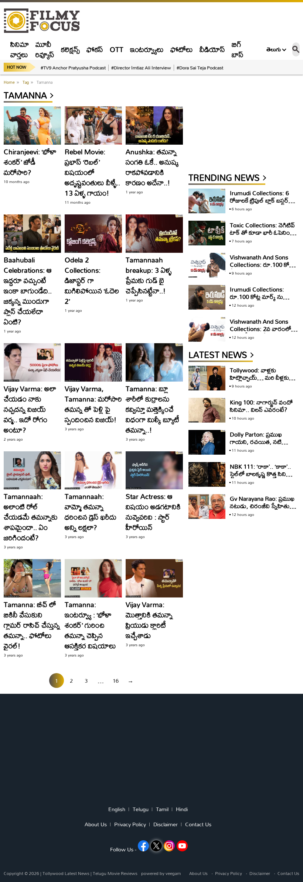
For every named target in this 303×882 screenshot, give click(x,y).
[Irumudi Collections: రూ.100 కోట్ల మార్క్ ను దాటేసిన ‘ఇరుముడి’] (206, 297)
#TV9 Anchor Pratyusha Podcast (73, 67)
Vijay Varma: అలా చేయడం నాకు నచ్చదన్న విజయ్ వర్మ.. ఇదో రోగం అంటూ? (30, 409)
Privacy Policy (130, 824)
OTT (116, 49)
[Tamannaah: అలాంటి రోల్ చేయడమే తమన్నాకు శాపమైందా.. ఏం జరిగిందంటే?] (32, 470)
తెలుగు (273, 49)
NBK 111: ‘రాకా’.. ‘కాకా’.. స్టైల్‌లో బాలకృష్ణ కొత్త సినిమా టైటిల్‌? (262, 473)
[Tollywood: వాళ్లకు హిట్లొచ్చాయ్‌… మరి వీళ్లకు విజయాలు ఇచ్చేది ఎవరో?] (206, 378)
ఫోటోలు (181, 49)
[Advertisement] (243, 124)
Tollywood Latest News (66, 873)
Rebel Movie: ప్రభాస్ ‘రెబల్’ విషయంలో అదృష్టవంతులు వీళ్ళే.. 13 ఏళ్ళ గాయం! (92, 172)
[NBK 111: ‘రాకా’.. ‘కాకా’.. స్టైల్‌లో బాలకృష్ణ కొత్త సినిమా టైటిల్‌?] (206, 474)
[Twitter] (156, 845)
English (116, 809)
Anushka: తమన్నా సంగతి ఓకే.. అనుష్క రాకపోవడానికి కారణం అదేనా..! (152, 167)
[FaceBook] (143, 845)
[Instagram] (169, 845)
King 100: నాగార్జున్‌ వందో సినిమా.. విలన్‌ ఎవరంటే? (261, 406)
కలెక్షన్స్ (70, 49)
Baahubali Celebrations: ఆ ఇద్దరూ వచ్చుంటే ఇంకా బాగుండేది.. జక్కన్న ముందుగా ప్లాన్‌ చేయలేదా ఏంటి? (28, 290)
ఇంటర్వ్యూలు (147, 49)
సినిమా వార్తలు (19, 49)
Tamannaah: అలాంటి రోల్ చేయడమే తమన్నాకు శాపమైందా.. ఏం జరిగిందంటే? (31, 517)
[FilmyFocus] (45, 20)
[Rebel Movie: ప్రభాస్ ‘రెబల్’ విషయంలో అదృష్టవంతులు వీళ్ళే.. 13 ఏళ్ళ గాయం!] (93, 125)
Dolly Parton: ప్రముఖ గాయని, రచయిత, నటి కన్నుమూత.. (256, 441)
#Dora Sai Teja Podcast (200, 67)
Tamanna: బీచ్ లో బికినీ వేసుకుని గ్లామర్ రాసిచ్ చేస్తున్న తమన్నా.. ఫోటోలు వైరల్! (32, 625)
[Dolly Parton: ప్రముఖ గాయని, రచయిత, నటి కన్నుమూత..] (206, 442)
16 (116, 680)
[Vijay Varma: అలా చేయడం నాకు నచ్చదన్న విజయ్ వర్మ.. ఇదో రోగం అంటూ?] (32, 362)
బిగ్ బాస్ (238, 49)
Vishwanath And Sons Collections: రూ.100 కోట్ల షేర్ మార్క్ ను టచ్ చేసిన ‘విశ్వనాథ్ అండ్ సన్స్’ (262, 268)
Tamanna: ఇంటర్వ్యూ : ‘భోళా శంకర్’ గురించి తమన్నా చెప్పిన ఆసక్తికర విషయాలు (90, 625)
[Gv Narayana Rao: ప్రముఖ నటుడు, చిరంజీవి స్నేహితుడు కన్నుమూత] (206, 506)
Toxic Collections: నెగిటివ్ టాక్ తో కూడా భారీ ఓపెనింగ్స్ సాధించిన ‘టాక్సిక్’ (262, 232)
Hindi (182, 809)
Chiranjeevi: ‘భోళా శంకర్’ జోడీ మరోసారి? (30, 161)
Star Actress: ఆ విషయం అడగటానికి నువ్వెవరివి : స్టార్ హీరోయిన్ (153, 511)
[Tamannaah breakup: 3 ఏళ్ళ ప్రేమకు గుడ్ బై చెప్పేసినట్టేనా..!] (154, 233)
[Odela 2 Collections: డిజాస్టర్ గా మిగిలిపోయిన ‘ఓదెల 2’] (93, 233)
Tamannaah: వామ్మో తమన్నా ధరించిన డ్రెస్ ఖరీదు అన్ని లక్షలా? (90, 511)
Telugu (141, 809)
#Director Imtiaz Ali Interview (141, 67)
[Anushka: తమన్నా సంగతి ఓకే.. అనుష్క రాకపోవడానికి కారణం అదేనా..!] (154, 125)
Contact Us (198, 824)
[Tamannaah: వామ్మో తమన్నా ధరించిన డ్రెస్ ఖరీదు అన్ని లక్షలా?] (93, 470)
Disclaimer (165, 824)
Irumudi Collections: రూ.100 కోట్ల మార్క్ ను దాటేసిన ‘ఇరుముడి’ (257, 296)
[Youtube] (182, 845)
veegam (173, 873)
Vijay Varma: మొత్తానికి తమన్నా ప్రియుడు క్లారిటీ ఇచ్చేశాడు (149, 619)
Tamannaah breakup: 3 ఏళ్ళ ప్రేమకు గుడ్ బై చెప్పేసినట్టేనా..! (148, 275)
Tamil (162, 809)
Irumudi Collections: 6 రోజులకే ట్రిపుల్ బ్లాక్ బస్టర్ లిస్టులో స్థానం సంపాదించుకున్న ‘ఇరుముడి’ (262, 204)
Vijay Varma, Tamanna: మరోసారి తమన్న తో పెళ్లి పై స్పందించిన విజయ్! (93, 404)
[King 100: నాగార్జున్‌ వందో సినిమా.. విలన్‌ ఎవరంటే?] (206, 410)
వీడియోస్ (212, 49)
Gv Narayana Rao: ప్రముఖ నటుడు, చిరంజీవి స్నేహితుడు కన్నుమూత (263, 505)
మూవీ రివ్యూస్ (44, 49)
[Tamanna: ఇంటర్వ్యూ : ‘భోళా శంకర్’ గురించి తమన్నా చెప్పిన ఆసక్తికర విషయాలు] (93, 578)
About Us (96, 824)
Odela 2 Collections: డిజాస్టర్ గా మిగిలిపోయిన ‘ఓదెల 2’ (92, 280)
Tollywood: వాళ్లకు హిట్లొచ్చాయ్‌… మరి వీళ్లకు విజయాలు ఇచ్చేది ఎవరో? (259, 377)
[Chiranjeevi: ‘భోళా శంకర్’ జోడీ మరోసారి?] (32, 125)
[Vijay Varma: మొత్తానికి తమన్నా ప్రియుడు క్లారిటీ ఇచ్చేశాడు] (154, 578)
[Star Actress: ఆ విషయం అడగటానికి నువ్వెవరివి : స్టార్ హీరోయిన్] (154, 470)
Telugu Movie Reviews (115, 873)
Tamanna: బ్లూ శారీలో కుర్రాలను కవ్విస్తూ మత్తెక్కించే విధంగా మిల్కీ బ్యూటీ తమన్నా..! (152, 409)
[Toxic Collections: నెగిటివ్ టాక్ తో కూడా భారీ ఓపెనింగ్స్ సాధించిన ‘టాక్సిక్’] (206, 233)
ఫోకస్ (94, 49)
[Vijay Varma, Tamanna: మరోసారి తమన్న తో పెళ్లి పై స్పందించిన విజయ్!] (93, 362)
